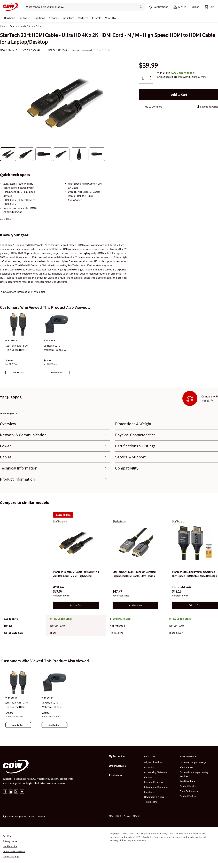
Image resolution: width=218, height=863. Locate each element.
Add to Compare (153, 106)
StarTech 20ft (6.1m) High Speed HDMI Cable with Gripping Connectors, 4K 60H (17, 705)
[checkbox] (140, 106)
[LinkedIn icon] (11, 792)
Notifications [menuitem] (160, 7)
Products (114, 775)
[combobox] (79, 7)
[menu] (158, 7)
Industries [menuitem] (68, 18)
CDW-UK (136, 816)
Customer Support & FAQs (193, 762)
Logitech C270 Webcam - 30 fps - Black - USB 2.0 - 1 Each (52, 705)
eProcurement (187, 767)
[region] (109, 347)
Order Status (116, 765)
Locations (149, 791)
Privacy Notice (10, 841)
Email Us (41, 816)
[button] (209, 7)
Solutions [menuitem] (39, 18)
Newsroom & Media (154, 796)
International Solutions (156, 787)
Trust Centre (150, 801)
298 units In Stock (122, 618)
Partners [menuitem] (83, 18)
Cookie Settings (11, 856)
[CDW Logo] (9, 7)
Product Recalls (188, 786)
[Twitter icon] (16, 792)
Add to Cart (75, 605)
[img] (76, 543)
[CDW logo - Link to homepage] (9, 7)
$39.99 (148, 65)
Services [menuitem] (54, 18)
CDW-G (118, 816)
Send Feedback (187, 781)
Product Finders (188, 796)
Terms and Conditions (14, 851)
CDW (111, 816)
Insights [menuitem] (96, 18)
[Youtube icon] (22, 792)
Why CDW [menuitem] (110, 18)
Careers (148, 777)
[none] (9, 18)
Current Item (63, 515)
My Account (116, 756)
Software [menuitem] (24, 18)
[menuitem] (150, 7)
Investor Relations (153, 782)
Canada (127, 816)
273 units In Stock (63, 618)
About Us (149, 767)
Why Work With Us (153, 762)
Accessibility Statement (156, 772)
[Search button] (141, 7)
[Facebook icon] (5, 792)
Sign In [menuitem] (182, 7)
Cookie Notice (10, 846)
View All (4, 219)
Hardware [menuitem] (9, 18)
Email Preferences (189, 791)
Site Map (7, 836)
